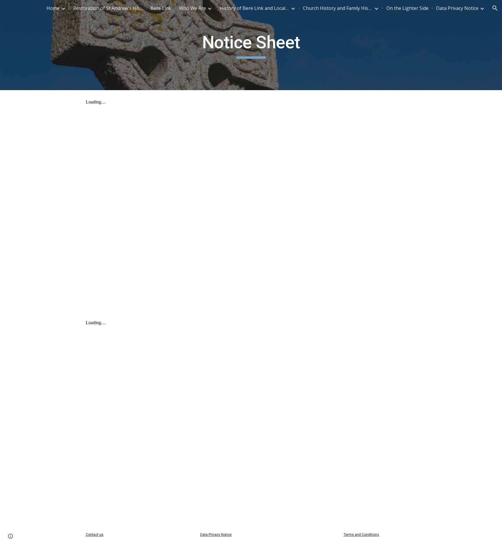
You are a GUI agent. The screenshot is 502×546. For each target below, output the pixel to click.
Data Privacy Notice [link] (457, 8)
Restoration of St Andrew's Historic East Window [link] (108, 8)
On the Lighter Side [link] (407, 8)
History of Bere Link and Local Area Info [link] (254, 8)
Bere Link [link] (160, 8)
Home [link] (53, 8)
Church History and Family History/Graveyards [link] (338, 8)
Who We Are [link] (192, 8)
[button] (495, 8)
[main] (251, 45)
